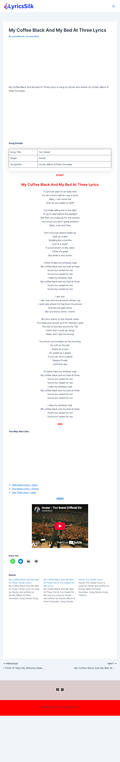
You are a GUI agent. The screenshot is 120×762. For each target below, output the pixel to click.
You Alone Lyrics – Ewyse (25, 488)
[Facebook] (57, 689)
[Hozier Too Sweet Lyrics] (95, 587)
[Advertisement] (60, 62)
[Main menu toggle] (113, 6)
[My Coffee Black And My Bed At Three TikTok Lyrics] (26, 589)
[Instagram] (62, 689)
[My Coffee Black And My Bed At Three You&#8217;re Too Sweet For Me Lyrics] (61, 590)
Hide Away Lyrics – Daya (25, 485)
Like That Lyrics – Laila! (24, 492)
